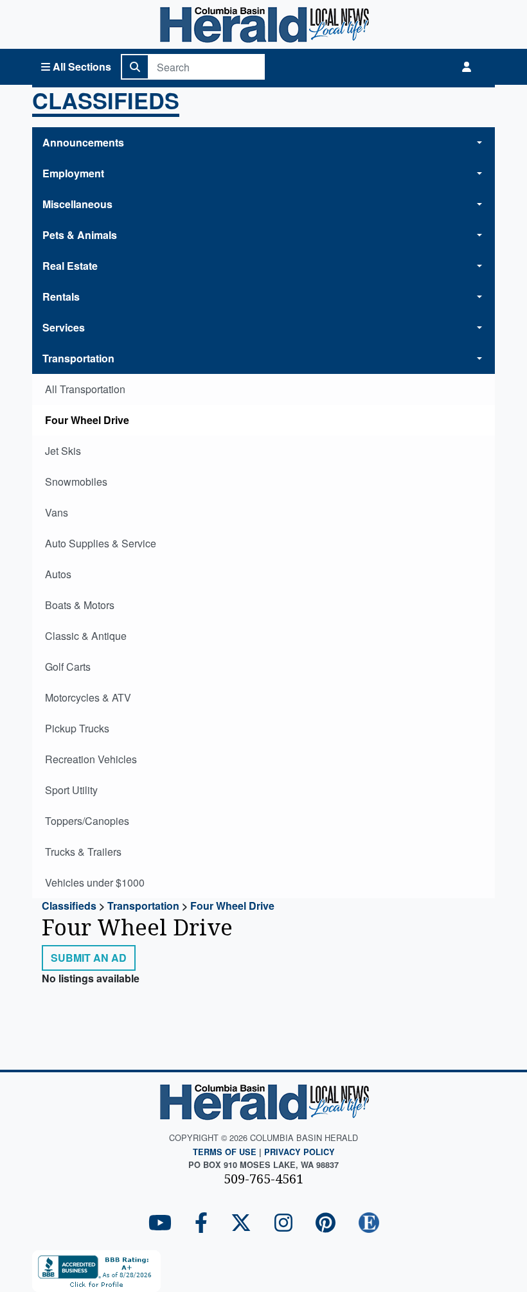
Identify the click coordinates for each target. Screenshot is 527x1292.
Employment (73, 173)
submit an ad (89, 957)
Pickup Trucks (77, 728)
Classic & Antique (86, 635)
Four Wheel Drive (87, 419)
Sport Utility (71, 790)
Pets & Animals (79, 234)
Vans (56, 512)
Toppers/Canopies (87, 820)
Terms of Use (224, 1152)
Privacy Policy (299, 1152)
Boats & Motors (79, 604)
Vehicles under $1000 (95, 882)
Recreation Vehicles (91, 759)
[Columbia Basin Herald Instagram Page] (283, 1223)
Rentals (61, 296)
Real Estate (70, 265)
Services (63, 327)
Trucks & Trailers (83, 851)
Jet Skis (63, 450)
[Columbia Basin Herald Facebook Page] (201, 1223)
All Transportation (85, 389)
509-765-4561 (263, 1178)
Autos (58, 574)
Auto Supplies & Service (100, 543)
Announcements (83, 142)
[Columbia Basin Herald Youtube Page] (160, 1223)
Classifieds (105, 101)
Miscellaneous (77, 204)
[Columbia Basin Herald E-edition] (369, 1223)
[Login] (466, 67)
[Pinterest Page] (325, 1223)
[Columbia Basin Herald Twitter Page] (241, 1223)
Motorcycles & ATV (88, 697)
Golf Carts (68, 666)
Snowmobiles (76, 481)
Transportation (78, 358)
